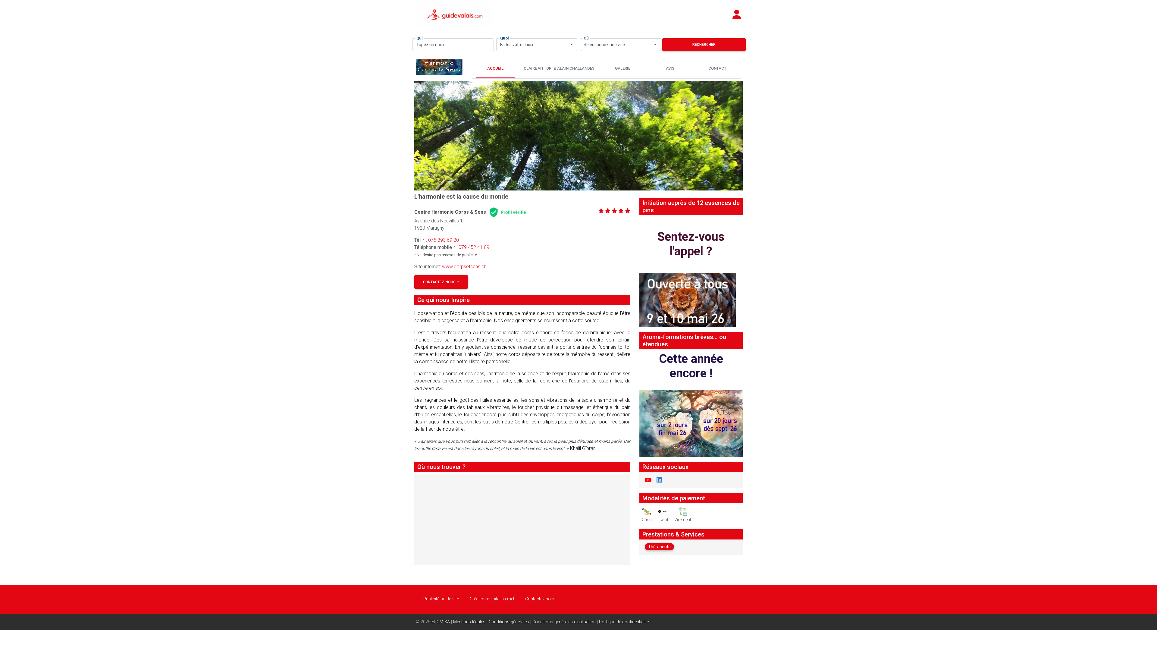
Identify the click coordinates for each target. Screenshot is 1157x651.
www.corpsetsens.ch (464, 266)
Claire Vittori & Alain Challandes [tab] (559, 68)
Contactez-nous (439, 282)
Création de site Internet (492, 599)
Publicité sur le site (441, 599)
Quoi (504, 38)
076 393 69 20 (443, 240)
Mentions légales (469, 621)
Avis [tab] (670, 68)
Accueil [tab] (495, 68)
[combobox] (537, 44)
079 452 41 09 (474, 247)
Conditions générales (509, 621)
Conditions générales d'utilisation (564, 621)
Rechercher (704, 44)
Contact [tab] (717, 68)
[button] (439, 136)
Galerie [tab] (622, 68)
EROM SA (440, 621)
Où (586, 38)
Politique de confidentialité (624, 621)
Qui (419, 38)
